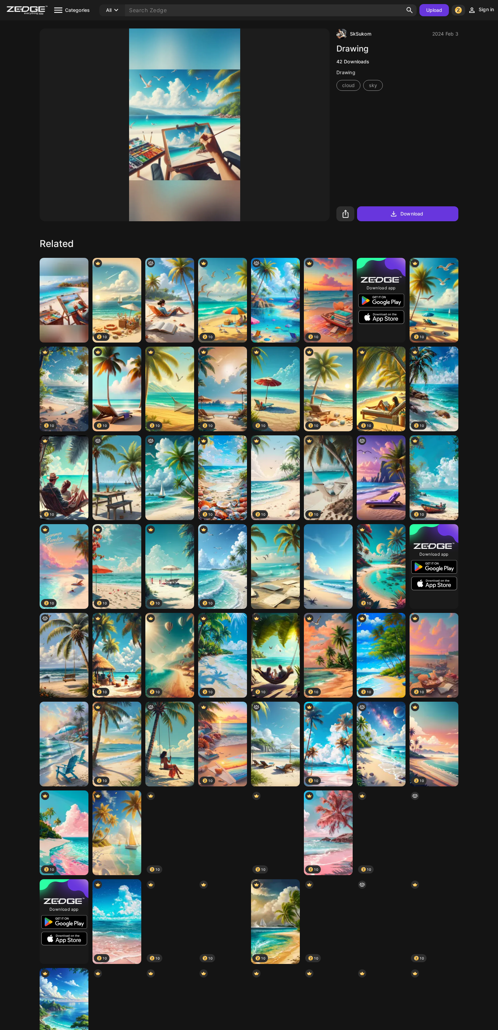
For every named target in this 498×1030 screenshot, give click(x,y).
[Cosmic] (381, 744)
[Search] (410, 10)
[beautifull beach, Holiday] (169, 477)
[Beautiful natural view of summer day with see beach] (116, 832)
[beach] (275, 300)
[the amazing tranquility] (381, 921)
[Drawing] (64, 300)
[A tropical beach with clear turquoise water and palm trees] (275, 566)
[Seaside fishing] (116, 477)
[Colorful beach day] (222, 832)
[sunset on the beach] (381, 477)
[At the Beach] (64, 744)
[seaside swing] (64, 655)
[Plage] (169, 744)
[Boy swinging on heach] (434, 832)
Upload (434, 10)
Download (411, 214)
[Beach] (275, 744)
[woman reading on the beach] (169, 300)
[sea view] (328, 566)
